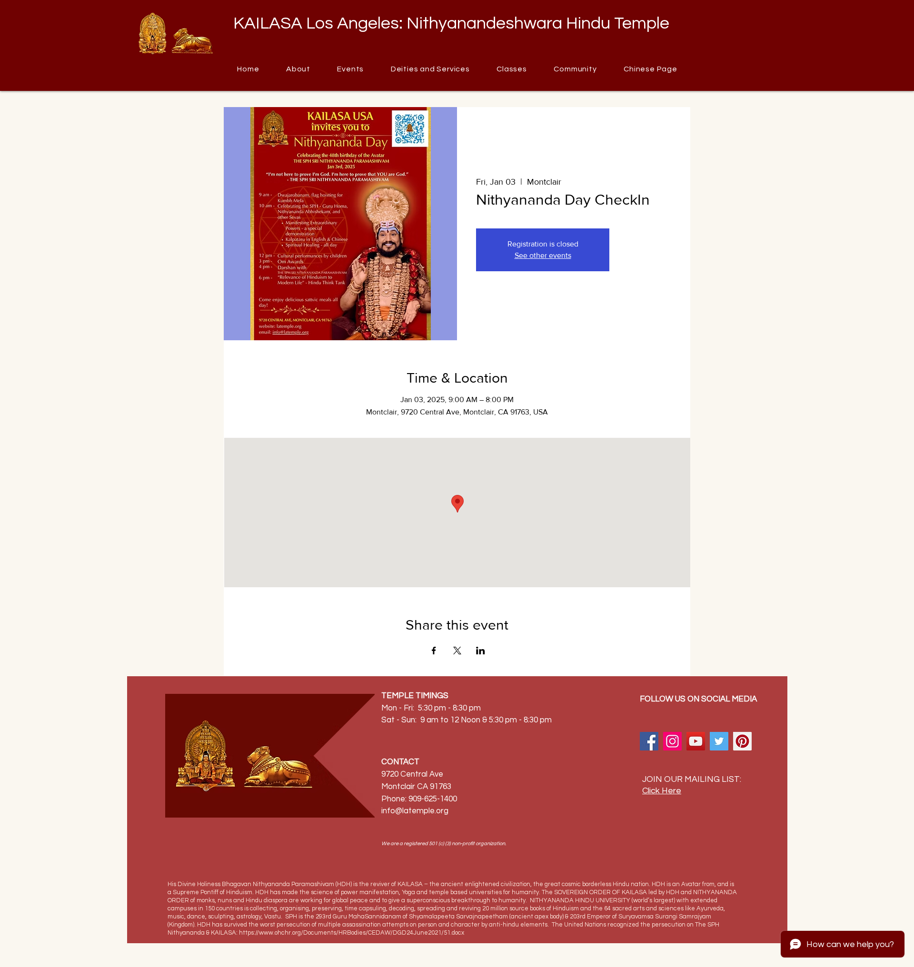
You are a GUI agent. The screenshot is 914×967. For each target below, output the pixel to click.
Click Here (661, 790)
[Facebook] (649, 741)
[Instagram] (672, 741)
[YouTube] (695, 741)
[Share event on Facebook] (433, 650)
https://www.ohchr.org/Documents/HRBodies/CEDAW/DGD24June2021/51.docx (351, 932)
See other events (543, 255)
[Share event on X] (457, 650)
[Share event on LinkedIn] (480, 650)
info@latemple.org (414, 811)
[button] (575, 69)
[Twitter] (719, 741)
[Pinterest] (742, 741)
